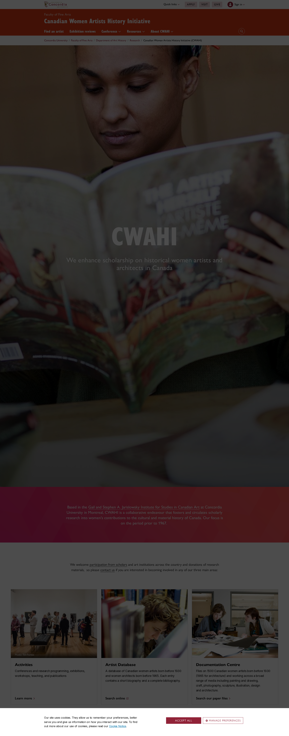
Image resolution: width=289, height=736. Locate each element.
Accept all (183, 720)
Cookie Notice (117, 726)
